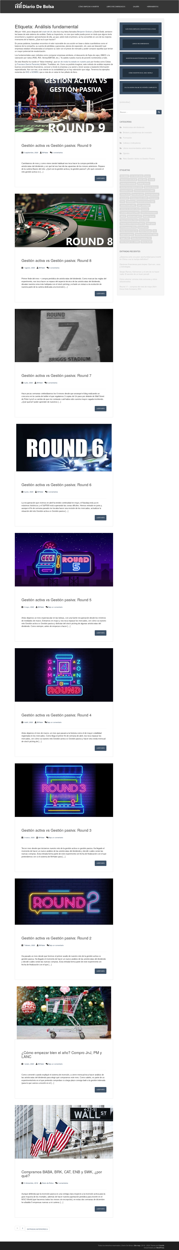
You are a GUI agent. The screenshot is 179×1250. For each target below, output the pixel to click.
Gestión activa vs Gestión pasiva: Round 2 (56, 937)
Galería (136, 6)
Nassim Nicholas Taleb (129, 220)
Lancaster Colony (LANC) (130, 212)
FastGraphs (131, 201)
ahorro (147, 176)
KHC (27, 72)
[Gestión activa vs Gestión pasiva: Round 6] (64, 447)
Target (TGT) (125, 238)
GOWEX (34, 72)
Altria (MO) (142, 180)
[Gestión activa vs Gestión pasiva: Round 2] (64, 901)
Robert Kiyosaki (145, 231)
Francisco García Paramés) (28, 64)
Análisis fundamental (128, 183)
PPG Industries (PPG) (128, 227)
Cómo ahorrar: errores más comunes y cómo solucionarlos (138, 280)
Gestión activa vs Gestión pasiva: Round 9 (56, 145)
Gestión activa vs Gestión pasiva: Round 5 (56, 599)
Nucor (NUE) (143, 220)
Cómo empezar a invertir (88, 6)
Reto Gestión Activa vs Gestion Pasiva (139, 158)
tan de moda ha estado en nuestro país (74, 61)
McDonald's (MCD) (134, 216)
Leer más (101, 178)
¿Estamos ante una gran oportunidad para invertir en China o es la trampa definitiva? (140, 258)
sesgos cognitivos (127, 234)
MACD (123, 216)
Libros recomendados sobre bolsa (137, 148)
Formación (127, 137)
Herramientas (152, 6)
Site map (137, 1245)
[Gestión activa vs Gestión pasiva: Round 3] (64, 790)
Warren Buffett (146, 242)
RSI (154, 231)
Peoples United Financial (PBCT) (132, 223)
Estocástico (154, 198)
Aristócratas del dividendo (133, 127)
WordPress (160, 1247)
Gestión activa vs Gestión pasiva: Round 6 (56, 484)
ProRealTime (143, 227)
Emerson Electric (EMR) (139, 198)
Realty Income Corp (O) (129, 231)
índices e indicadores (132, 143)
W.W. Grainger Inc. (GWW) (130, 242)
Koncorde (144, 209)
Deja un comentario (55, 607)
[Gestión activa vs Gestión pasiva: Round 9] (64, 105)
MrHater (45, 152)
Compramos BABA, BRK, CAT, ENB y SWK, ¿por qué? (61, 1173)
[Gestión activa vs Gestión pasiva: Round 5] (64, 559)
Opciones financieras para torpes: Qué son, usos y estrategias (140, 265)
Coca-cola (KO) (137, 194)
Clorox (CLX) (125, 194)
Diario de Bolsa (47, 1183)
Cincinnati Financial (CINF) (144, 190)
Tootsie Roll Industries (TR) (141, 238)
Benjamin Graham (84, 31)
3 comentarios (52, 492)
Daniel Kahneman (151, 194)
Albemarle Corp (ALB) (128, 180)
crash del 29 (47, 31)
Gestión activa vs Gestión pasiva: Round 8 (56, 260)
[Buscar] (159, 112)
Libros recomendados (116, 6)
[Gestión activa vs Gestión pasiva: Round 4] (64, 675)
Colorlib (161, 1245)
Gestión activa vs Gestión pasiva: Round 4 (56, 714)
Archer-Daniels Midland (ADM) (131, 187)
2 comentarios (57, 152)
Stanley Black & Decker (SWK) (146, 234)
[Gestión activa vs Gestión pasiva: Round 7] (64, 335)
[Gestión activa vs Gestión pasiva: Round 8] (64, 220)
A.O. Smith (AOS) (137, 176)
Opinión (126, 153)
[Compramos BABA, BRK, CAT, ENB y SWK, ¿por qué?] (64, 1132)
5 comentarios (52, 382)
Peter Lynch (151, 223)
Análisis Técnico (143, 183)
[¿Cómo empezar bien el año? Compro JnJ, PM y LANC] (64, 1012)
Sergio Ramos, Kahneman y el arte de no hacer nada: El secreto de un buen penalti (139, 272)
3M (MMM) (124, 176)
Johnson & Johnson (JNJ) (130, 209)
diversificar (124, 198)
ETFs (122, 201)
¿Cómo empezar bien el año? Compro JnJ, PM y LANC (61, 1054)
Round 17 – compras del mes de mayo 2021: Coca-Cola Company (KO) (138, 287)
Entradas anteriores (37, 1229)
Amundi (151, 180)
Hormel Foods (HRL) (128, 205)
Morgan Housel (148, 216)
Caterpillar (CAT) (126, 190)
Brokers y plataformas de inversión (137, 132)
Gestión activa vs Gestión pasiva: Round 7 (56, 375)
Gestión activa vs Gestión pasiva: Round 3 (56, 830)
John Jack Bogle (144, 205)
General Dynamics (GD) (145, 201)
